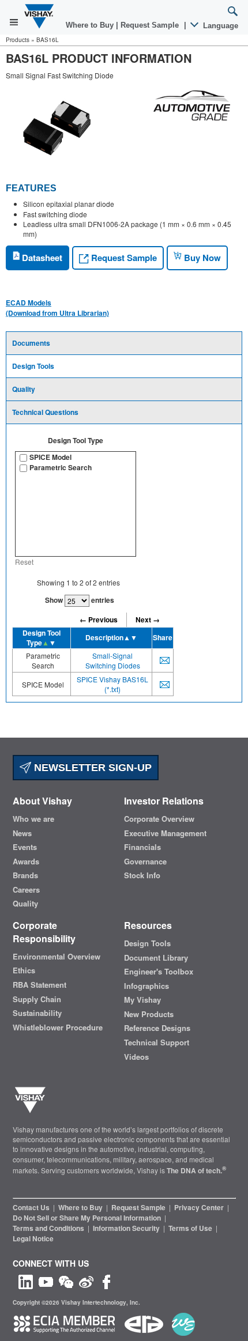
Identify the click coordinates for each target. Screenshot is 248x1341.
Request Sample (123, 257)
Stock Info (142, 875)
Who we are (33, 819)
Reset (24, 561)
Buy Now (201, 257)
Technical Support (156, 1042)
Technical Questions (45, 412)
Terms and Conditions (49, 1228)
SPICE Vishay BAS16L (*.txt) (112, 684)
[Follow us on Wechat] (66, 1281)
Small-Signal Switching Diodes (112, 660)
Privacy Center (200, 1207)
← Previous (99, 619)
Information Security (127, 1228)
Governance (145, 861)
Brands (25, 875)
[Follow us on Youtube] (46, 1281)
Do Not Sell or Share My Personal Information (88, 1217)
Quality (23, 389)
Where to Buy (91, 25)
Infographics (146, 986)
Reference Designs (157, 1028)
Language (219, 25)
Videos (136, 1057)
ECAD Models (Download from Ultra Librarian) (57, 307)
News (22, 833)
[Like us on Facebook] (106, 1281)
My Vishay (142, 1000)
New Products (149, 1014)
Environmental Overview (56, 956)
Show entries (79, 600)
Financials (142, 847)
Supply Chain (37, 999)
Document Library (156, 958)
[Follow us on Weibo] (86, 1281)
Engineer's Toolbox (158, 971)
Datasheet (41, 257)
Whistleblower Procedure (58, 1027)
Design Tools (33, 366)
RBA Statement (39, 985)
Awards (26, 861)
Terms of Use (191, 1228)
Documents (31, 343)
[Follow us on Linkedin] (25, 1281)
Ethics (24, 970)
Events (25, 847)
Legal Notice (33, 1238)
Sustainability (37, 1013)
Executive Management (165, 833)
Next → (148, 619)
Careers (26, 890)
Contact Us (32, 1207)
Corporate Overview (159, 819)
